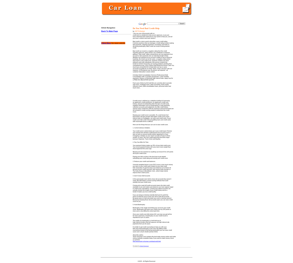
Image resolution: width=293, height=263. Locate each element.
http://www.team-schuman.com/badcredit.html (147, 241)
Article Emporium (144, 246)
